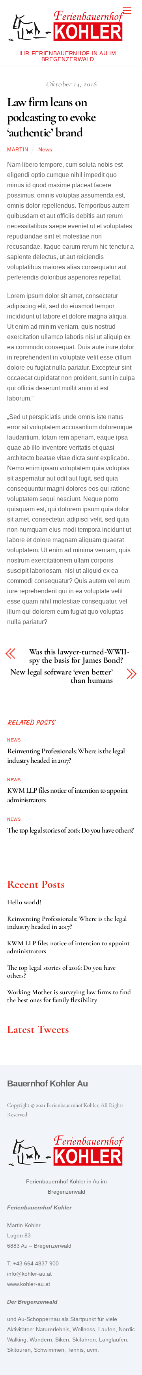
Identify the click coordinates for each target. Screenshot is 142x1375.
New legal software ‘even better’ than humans (61, 676)
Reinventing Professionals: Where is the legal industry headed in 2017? (66, 755)
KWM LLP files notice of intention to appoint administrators (68, 947)
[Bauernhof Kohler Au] (66, 42)
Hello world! (24, 902)
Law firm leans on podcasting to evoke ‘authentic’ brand (51, 117)
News (45, 149)
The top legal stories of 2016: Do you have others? (70, 830)
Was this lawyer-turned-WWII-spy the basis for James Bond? (79, 656)
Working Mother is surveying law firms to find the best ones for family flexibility (69, 996)
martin (17, 150)
